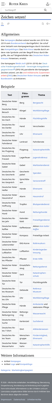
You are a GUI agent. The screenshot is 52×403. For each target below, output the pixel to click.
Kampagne (10, 40)
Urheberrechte (34, 399)
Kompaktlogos (11, 49)
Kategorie (5, 370)
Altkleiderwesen (40, 329)
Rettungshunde (40, 212)
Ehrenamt (37, 134)
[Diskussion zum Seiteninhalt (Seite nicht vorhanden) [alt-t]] (8, 23)
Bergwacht (38, 102)
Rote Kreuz (28, 49)
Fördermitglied (40, 335)
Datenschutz (19, 399)
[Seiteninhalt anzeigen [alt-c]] (2, 23)
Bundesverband (18, 43)
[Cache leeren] (42, 23)
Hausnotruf (38, 196)
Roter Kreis (18, 4)
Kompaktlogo (26, 364)
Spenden (37, 173)
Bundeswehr (7, 78)
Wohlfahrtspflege (41, 110)
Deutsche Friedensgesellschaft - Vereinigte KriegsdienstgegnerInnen (25, 66)
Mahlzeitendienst (41, 165)
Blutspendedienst (41, 204)
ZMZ (10, 75)
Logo (13, 364)
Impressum (6, 399)
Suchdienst (38, 321)
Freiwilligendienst (41, 220)
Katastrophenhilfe (41, 149)
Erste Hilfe (38, 258)
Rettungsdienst (40, 266)
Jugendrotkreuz (40, 157)
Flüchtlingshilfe (40, 118)
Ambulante (38, 304)
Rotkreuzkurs (39, 243)
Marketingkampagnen (22, 370)
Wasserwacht (39, 313)
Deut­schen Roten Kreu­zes (29, 75)
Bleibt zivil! (20, 63)
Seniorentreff (39, 180)
